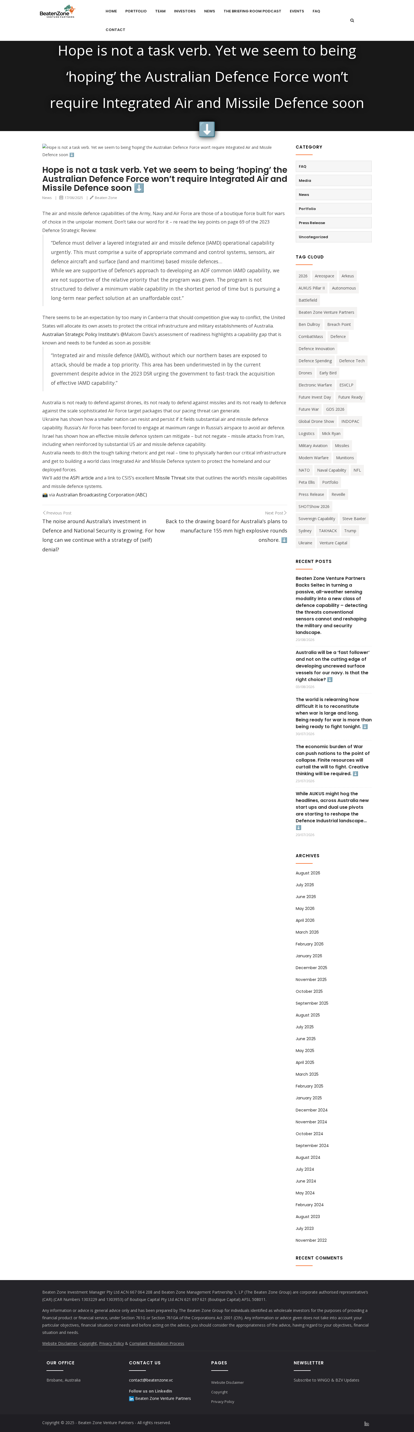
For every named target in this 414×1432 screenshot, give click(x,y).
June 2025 (306, 1039)
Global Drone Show (316, 421)
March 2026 (307, 932)
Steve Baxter (354, 518)
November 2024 (311, 1122)
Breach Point (339, 324)
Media (305, 180)
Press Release (312, 223)
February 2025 (309, 1086)
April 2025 (305, 1062)
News (209, 11)
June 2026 (306, 897)
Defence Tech (352, 360)
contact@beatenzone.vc (151, 1380)
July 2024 (305, 1169)
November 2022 (311, 1240)
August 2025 (308, 1015)
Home (111, 11)
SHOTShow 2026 (314, 506)
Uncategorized (313, 237)
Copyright (219, 1392)
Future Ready (350, 397)
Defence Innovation (317, 348)
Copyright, (88, 1343)
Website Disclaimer (59, 1343)
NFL (357, 470)
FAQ (316, 11)
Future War (309, 409)
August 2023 (308, 1216)
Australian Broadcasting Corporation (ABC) (101, 495)
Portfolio (136, 11)
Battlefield (308, 300)
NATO (304, 470)
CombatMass (311, 336)
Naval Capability (331, 470)
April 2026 (305, 920)
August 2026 (308, 873)
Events (297, 11)
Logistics (307, 433)
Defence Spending (315, 360)
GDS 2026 (335, 409)
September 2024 (312, 1145)
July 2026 (305, 885)
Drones (305, 372)
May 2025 (305, 1050)
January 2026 (309, 956)
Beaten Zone (106, 197)
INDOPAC (350, 421)
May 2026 (305, 908)
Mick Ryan (331, 433)
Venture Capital (333, 542)
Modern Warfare (314, 457)
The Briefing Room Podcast (252, 11)
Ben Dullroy (309, 324)
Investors (185, 11)
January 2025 (309, 1098)
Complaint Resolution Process (156, 1343)
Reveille (338, 494)
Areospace (324, 276)
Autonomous (344, 288)
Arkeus (348, 276)
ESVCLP (346, 385)
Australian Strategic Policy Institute (79, 334)
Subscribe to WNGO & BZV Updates (326, 1380)
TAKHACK (328, 530)
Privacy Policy (111, 1343)
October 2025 (309, 991)
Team (160, 11)
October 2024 (309, 1134)
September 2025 (312, 1003)
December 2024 (312, 1110)
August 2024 (308, 1157)
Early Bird (328, 372)
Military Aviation (313, 445)
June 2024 (306, 1181)
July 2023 (305, 1228)
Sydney (305, 530)
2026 (303, 276)
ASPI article (81, 478)
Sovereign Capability (317, 518)
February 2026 (310, 944)
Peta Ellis (307, 482)
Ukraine (305, 542)
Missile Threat (170, 478)
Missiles (342, 445)
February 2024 (310, 1205)
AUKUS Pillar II (312, 288)
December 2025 (311, 968)
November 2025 (311, 979)
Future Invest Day (315, 397)
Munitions (345, 457)
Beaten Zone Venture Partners (326, 312)
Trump (350, 530)
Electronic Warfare (315, 385)
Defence (338, 336)
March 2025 (307, 1074)
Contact (115, 29)
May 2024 (305, 1193)
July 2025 (305, 1027)
